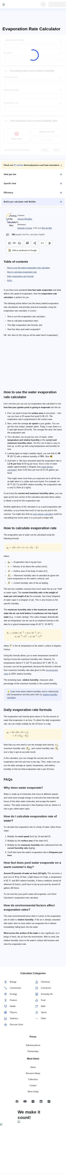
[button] (33, 165)
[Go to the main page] (16, 4)
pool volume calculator (43, 514)
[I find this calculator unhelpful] (20, 243)
